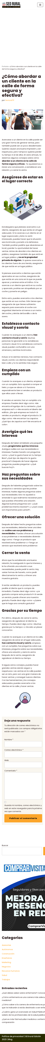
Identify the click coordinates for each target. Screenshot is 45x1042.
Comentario (10, 770)
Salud (4, 975)
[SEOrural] (11, 5)
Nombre (8, 739)
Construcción (8, 953)
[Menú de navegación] (40, 5)
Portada (5, 66)
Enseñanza (7, 958)
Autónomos (7, 949)
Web (6, 760)
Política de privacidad (13, 1036)
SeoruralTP (9, 100)
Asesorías (6, 945)
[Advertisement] (22, 33)
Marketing (6, 962)
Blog (10, 1039)
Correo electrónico (13, 750)
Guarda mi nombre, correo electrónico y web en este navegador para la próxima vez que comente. (23, 808)
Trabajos (6, 979)
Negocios (6, 966)
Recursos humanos (11, 971)
